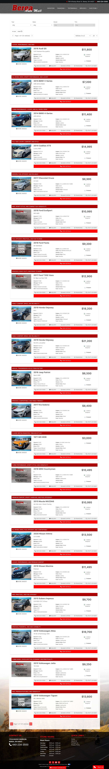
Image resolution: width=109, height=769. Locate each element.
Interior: (58, 58)
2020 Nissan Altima (43, 534)
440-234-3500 (102, 1)
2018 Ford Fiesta (41, 243)
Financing (78, 66)
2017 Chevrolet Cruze (44, 178)
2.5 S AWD (37, 536)
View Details (66, 69)
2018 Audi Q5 (40, 48)
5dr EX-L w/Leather (39, 343)
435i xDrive (37, 116)
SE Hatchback (38, 245)
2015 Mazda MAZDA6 (44, 501)
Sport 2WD (37, 375)
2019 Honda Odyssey (44, 307)
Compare (88, 61)
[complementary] (104, 764)
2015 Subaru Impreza (44, 598)
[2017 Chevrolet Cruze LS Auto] (21, 184)
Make (34, 22)
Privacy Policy (75, 745)
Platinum (36, 569)
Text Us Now (92, 66)
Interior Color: (59, 60)
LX (34, 407)
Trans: (35, 60)
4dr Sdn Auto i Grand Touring (42, 504)
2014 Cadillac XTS (42, 145)
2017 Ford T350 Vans (44, 275)
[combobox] (21, 25)
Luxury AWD (37, 148)
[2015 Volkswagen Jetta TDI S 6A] (21, 669)
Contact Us (74, 743)
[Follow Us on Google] (59, 762)
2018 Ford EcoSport (43, 210)
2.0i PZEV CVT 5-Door (40, 601)
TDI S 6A (36, 666)
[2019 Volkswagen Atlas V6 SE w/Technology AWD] (21, 637)
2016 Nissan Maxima (43, 566)
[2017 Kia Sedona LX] (21, 411)
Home (73, 739)
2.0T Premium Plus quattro (42, 51)
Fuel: (57, 62)
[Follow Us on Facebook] (50, 762)
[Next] (32, 35)
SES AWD (36, 213)
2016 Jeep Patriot (42, 372)
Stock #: (36, 54)
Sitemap (56, 764)
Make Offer (66, 66)
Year (12, 22)
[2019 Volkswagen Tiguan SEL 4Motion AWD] (21, 702)
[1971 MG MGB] (21, 443)
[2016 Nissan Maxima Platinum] (21, 572)
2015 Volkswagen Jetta (45, 663)
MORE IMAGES (22, 64)
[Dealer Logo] (27, 8)
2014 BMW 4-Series (43, 113)
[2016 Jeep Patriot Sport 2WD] (21, 378)
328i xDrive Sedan (39, 84)
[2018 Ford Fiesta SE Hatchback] (21, 249)
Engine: (58, 54)
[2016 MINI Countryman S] (21, 475)
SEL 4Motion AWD (39, 698)
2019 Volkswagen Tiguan (45, 695)
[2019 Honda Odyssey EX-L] (21, 314)
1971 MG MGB (40, 437)
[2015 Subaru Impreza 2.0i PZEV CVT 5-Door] (21, 604)
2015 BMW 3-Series (43, 81)
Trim (76, 22)
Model (55, 22)
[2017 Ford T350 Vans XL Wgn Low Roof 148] (21, 281)
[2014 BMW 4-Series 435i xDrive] (21, 119)
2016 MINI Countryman (44, 469)
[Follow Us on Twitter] (53, 762)
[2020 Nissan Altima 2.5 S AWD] (21, 540)
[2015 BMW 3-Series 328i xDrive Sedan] (21, 87)
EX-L (35, 310)
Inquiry (53, 66)
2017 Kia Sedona (41, 405)
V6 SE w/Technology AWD (42, 634)
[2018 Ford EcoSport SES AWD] (21, 216)
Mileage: (36, 56)
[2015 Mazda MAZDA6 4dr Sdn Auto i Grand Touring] (21, 507)
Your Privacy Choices (63, 764)
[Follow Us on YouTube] (56, 762)
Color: (57, 56)
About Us (74, 741)
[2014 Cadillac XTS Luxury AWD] (21, 152)
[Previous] (12, 35)
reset (19, 31)
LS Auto (36, 181)
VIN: (35, 62)
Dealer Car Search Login (43, 764)
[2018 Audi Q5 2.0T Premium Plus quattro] (21, 55)
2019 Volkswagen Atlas (45, 631)
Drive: (35, 58)
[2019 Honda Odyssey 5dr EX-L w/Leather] (21, 346)
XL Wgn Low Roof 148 (40, 278)
